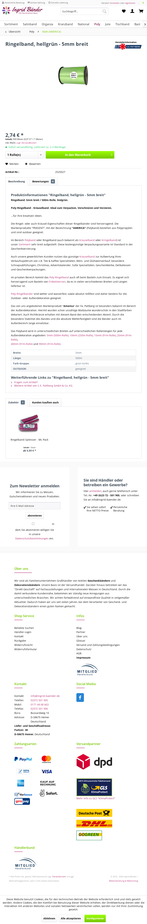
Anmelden (115, 3)
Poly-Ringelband (59, 277)
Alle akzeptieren (71, 918)
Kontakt (18, 636)
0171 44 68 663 (40, 704)
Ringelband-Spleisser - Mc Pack (29, 439)
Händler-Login (22, 632)
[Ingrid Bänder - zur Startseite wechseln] (22, 12)
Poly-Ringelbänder (22, 293)
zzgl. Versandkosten (26, 142)
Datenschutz (83, 649)
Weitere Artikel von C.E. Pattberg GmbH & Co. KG (42, 385)
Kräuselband (87, 240)
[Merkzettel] (123, 11)
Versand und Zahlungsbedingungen (98, 645)
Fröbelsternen (57, 281)
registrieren (130, 3)
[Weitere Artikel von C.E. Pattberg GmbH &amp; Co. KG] (128, 47)
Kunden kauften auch (45, 402)
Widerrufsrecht (23, 645)
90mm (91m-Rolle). (50, 344)
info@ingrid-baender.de (45, 696)
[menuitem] (84, 13)
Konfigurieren (95, 918)
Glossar (80, 640)
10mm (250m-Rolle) (81, 335)
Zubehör (15, 402)
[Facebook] (143, 3)
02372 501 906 (39, 708)
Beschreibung (16, 181)
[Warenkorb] (141, 11)
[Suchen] (104, 11)
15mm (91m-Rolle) (105, 335)
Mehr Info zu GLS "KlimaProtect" (95, 798)
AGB (78, 653)
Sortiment (25, 244)
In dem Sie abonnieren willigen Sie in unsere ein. (34, 531)
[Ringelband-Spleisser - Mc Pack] (29, 423)
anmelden (95, 491)
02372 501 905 (39, 700)
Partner (80, 632)
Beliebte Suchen (24, 628)
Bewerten (35, 164)
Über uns (81, 636)
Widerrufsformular (25, 649)
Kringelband (109, 240)
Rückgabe (20, 640)
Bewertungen (43, 181)
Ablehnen (49, 918)
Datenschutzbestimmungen (32, 538)
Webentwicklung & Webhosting (123, 880)
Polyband (30, 240)
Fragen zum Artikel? (25, 382)
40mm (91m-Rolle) (22, 344)
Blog (79, 628)
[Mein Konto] (132, 11)
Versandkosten (59, 876)
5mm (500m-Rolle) (57, 335)
